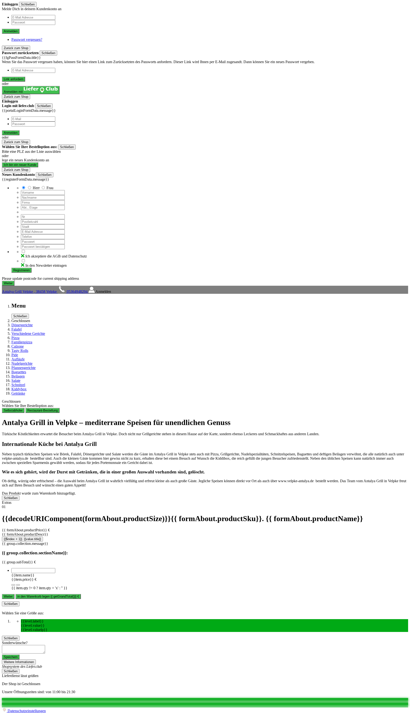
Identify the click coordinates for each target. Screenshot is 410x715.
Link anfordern (13, 79)
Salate (15, 381)
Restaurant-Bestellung (42, 410)
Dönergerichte (22, 325)
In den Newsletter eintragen (46, 265)
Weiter (8, 596)
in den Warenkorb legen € (48, 596)
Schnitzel (18, 385)
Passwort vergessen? (26, 39)
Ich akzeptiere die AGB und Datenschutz (56, 256)
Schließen (28, 4)
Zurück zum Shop (16, 48)
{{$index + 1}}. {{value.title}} (22, 539)
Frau (50, 188)
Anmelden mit (14, 91)
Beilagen (18, 376)
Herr (36, 188)
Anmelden (11, 31)
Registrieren (21, 270)
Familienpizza (21, 342)
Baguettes (18, 372)
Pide (14, 355)
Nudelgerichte (22, 363)
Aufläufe (18, 359)
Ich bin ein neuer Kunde (20, 165)
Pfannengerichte (23, 368)
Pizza (15, 338)
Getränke (18, 393)
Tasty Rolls (19, 351)
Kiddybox (19, 389)
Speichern (11, 657)
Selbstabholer (13, 410)
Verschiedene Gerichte (28, 334)
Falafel (16, 329)
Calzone (17, 346)
